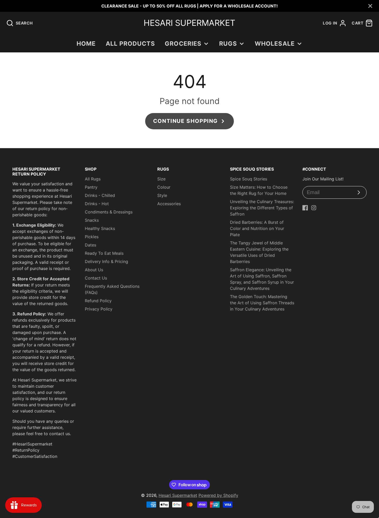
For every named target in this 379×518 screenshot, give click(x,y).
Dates (90, 245)
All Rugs (93, 178)
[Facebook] (305, 208)
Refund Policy (98, 300)
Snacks (92, 220)
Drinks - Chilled (100, 195)
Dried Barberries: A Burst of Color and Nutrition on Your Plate (257, 228)
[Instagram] (314, 208)
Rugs (228, 43)
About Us (94, 269)
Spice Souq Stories (248, 178)
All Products (130, 43)
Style (162, 195)
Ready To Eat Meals (104, 253)
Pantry (91, 187)
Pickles (91, 236)
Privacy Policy (98, 309)
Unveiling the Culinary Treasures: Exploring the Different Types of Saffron (262, 208)
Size (161, 178)
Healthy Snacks (100, 228)
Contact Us (96, 278)
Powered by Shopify (218, 495)
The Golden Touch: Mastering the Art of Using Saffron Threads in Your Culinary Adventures (262, 303)
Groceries (183, 43)
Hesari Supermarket (178, 495)
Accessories (169, 203)
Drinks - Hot (97, 203)
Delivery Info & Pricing (106, 261)
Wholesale (275, 43)
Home (86, 43)
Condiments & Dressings (109, 211)
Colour (163, 187)
